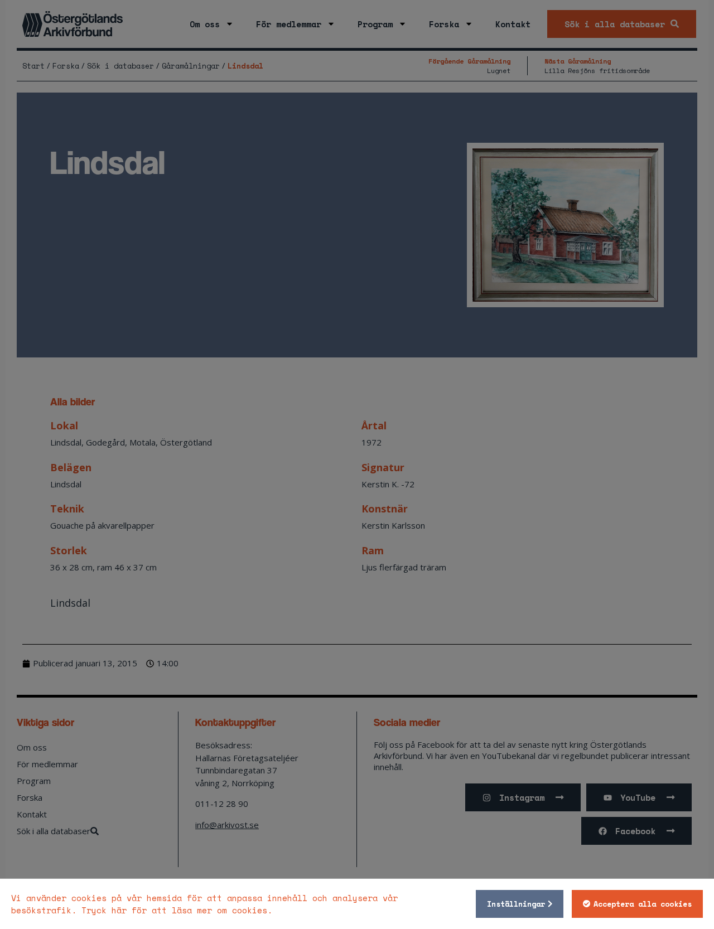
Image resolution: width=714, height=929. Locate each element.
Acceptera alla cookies (643, 903)
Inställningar (516, 903)
